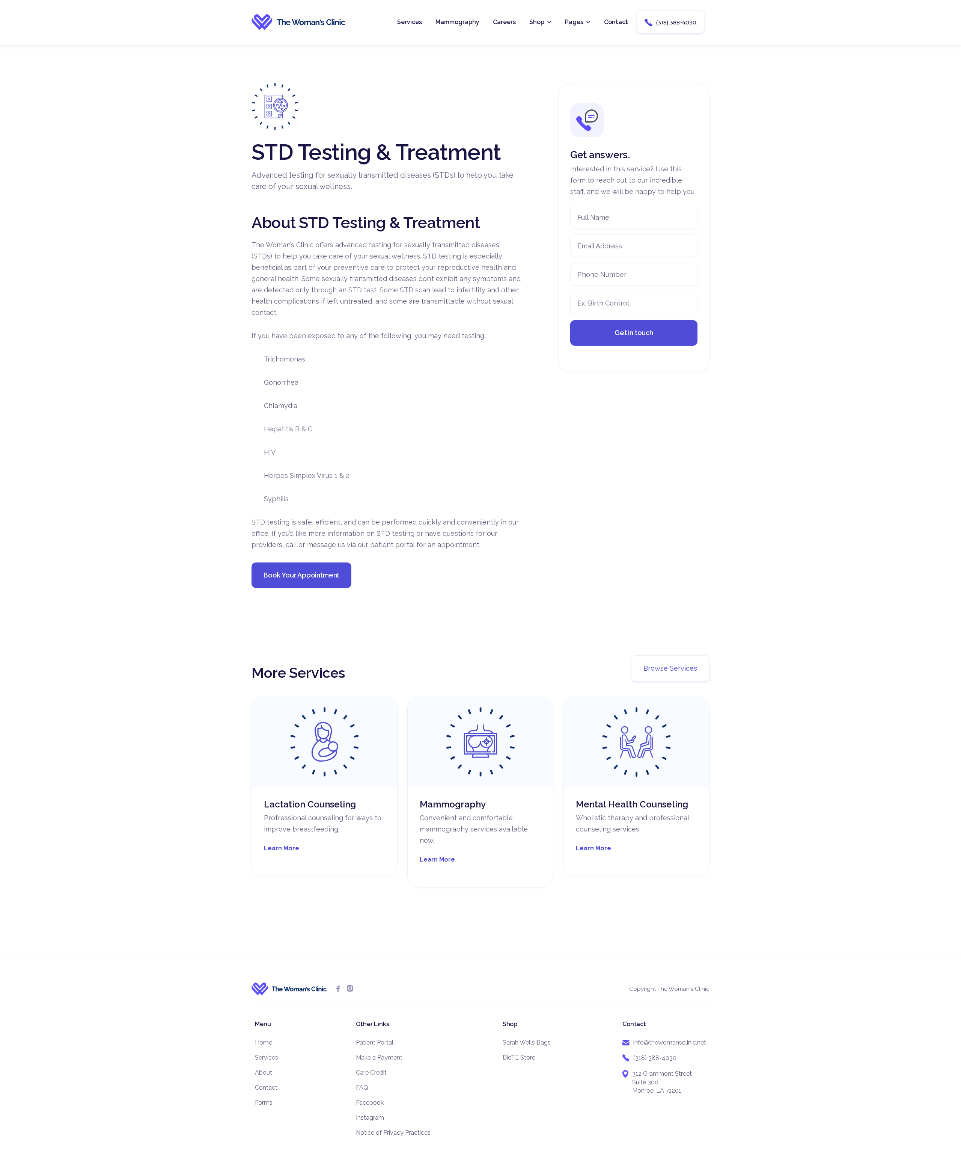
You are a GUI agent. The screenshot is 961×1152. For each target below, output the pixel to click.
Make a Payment (379, 1057)
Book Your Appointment (301, 575)
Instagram (370, 1117)
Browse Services (670, 668)
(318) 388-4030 (670, 22)
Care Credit (371, 1072)
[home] (298, 22)
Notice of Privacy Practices (393, 1132)
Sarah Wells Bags (527, 1042)
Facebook (370, 1102)
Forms (264, 1102)
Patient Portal (374, 1042)
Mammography (457, 22)
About (263, 1072)
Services (409, 22)
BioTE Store (519, 1057)
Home (263, 1042)
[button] (540, 22)
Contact (616, 22)
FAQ (362, 1087)
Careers (504, 22)
